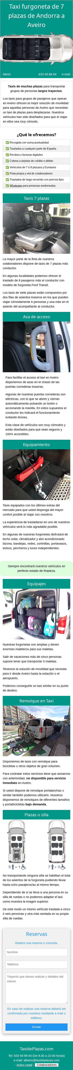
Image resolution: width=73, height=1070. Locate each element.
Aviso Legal (24, 1065)
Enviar (36, 1027)
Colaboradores (46, 1065)
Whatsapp (16, 185)
